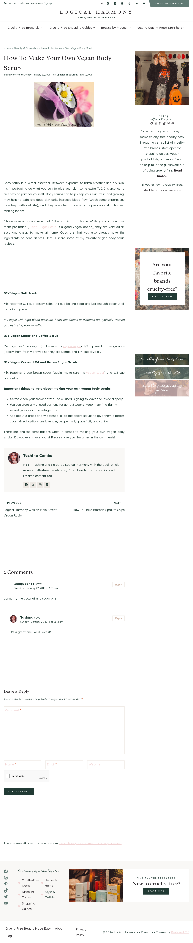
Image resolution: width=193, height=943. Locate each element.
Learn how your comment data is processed (90, 843)
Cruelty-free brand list (170, 3)
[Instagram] (115, 3)
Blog (8, 936)
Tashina (26, 617)
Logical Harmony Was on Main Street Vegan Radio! (30, 509)
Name (10, 764)
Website (94, 764)
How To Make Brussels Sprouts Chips (99, 506)
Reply (118, 584)
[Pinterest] (122, 3)
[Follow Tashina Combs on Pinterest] (47, 485)
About (59, 928)
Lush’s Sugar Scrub (42, 227)
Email (52, 764)
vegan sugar (72, 346)
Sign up (48, 3)
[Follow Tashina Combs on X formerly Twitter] (33, 485)
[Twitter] (136, 3)
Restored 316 (180, 932)
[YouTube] (144, 3)
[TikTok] (129, 3)
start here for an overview (162, 190)
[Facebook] (107, 3)
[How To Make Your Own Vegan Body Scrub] (64, 104)
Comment (13, 710)
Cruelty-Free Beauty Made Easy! (28, 928)
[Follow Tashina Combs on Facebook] (26, 485)
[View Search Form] (102, 3)
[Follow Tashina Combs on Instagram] (40, 485)
